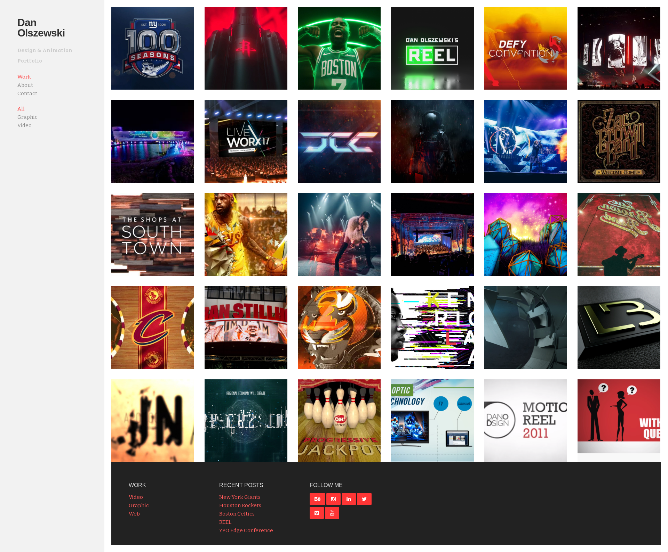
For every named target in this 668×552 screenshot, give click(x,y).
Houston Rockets (240, 505)
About (25, 85)
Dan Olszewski (41, 28)
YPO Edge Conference (246, 530)
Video (136, 497)
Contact (27, 93)
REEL (225, 522)
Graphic (139, 505)
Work (24, 77)
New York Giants (240, 497)
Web (134, 514)
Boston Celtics (237, 514)
